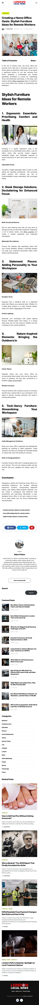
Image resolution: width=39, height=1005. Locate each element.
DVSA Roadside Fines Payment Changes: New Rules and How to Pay (19, 913)
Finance (4, 731)
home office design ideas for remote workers (16, 513)
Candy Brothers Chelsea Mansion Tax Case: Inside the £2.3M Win (23, 650)
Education (5, 727)
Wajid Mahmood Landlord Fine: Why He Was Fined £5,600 (23, 684)
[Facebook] (17, 1000)
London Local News (27, 996)
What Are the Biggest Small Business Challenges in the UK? (23, 628)
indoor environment (14, 380)
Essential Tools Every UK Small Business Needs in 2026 (21, 639)
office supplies (28, 232)
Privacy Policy (26, 991)
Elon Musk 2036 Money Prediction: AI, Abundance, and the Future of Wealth (24, 694)
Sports (4, 765)
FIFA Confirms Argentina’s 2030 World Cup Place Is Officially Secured (24, 705)
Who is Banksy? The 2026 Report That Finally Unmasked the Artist (18, 864)
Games (4, 738)
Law (3, 744)
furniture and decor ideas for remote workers (16, 510)
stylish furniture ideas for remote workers (15, 516)
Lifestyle (6, 13)
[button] (3, 3)
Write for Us (19, 991)
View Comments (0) (19, 580)
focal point (18, 308)
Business (4, 720)
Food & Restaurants (7, 734)
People (4, 762)
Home (13, 991)
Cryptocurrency (6, 724)
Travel (4, 772)
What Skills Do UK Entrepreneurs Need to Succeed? (22, 661)
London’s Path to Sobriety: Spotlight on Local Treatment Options (18, 964)
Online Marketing (7, 758)
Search (5, 588)
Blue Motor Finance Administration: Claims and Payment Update (23, 606)
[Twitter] (21, 1000)
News (3, 755)
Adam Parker (19, 554)
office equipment (18, 81)
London (4, 751)
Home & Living (6, 741)
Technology (5, 769)
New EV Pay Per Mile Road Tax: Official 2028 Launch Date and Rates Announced (23, 672)
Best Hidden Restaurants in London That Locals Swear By (23, 617)
